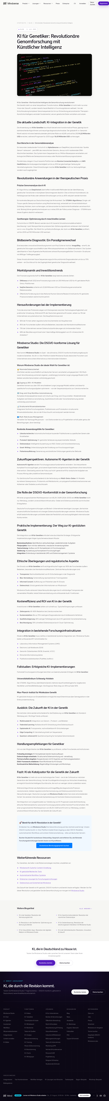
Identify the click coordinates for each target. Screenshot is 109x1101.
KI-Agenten (7, 1020)
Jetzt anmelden (84, 1095)
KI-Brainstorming (30, 1049)
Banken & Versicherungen (54, 1017)
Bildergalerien (7, 1083)
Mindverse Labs (93, 1041)
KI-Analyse (28, 1035)
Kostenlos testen (80, 992)
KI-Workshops (71, 1024)
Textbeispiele (69, 1079)
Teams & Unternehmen (53, 1042)
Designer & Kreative (52, 1060)
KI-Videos (27, 1013)
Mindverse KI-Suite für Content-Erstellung (35, 868)
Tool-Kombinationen (21, 1079)
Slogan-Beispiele (81, 1079)
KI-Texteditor (28, 1017)
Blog (30, 23)
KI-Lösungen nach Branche (54, 1079)
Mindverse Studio (77, 890)
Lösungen (35, 3)
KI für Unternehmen (52, 1013)
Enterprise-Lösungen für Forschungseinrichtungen (38, 879)
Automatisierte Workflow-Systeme (33, 875)
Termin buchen (93, 1031)
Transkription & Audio (31, 1020)
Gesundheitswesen (52, 1031)
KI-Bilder (6, 1042)
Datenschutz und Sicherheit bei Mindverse (35, 883)
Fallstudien (70, 1031)
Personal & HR (50, 1053)
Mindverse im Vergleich (95, 1028)
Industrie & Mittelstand (53, 1035)
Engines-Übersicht (73, 1028)
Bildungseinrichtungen (53, 1038)
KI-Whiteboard (29, 1024)
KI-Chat (6, 1017)
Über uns (91, 1013)
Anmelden (82, 3)
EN (75, 3)
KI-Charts (27, 1053)
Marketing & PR (51, 1046)
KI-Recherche (28, 1028)
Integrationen (7, 1035)
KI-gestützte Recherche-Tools (31, 871)
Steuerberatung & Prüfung (54, 1028)
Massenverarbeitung (31, 1038)
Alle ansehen (86, 908)
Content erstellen (8, 1038)
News (68, 1017)
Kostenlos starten (45, 963)
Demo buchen (92, 3)
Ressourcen (47, 3)
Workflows (6, 1028)
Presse (90, 1020)
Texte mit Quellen (30, 1031)
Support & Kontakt (73, 1038)
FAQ (68, 1035)
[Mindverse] (11, 3)
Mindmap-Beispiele (95, 1079)
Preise (58, 3)
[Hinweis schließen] (93, 1095)
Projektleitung (50, 1057)
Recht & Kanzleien (51, 1024)
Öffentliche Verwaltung (53, 1020)
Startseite (21, 23)
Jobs (89, 1017)
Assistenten (7, 1024)
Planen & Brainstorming (32, 1046)
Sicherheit (91, 1024)
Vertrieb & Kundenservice (54, 1049)
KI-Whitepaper (29, 1057)
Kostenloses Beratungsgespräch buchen (54, 845)
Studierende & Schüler (53, 1064)
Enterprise (66, 3)
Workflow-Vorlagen (36, 1079)
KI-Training (28, 1042)
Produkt (25, 3)
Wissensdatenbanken (10, 1031)
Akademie (70, 1020)
